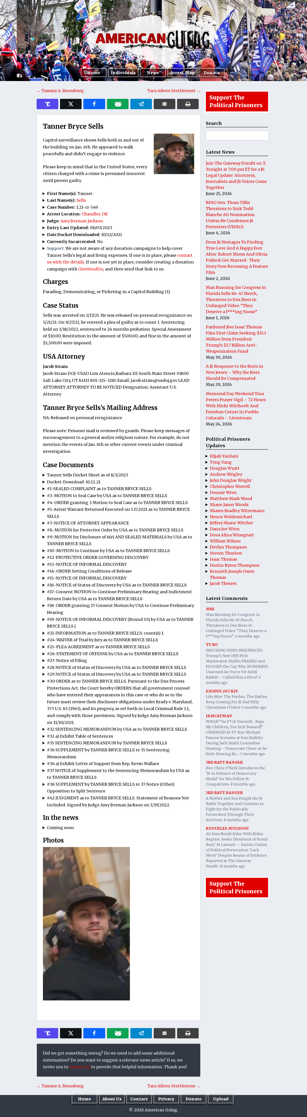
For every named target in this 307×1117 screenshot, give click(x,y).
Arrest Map (182, 72)
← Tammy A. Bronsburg (60, 90)
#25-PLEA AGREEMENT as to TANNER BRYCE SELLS (98, 646)
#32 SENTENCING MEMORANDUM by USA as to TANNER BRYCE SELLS (117, 729)
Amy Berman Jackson (81, 220)
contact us (79, 1066)
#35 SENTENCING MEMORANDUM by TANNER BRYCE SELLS (107, 742)
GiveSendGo (90, 269)
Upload (221, 1099)
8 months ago (243, 784)
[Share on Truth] (47, 104)
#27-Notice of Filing (67, 660)
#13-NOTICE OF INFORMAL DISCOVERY (87, 564)
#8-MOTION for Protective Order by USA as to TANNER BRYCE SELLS (115, 530)
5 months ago (254, 707)
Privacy (166, 1099)
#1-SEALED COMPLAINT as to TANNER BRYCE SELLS (99, 488)
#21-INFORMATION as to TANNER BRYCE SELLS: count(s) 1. (105, 633)
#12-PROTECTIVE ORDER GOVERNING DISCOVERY (98, 557)
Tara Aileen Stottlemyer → (173, 90)
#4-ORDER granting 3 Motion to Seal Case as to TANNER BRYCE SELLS (117, 502)
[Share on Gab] (118, 104)
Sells (81, 200)
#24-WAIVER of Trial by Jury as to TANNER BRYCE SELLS (102, 639)
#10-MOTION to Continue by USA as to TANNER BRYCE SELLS (108, 550)
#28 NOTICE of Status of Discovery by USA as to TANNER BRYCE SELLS (116, 667)
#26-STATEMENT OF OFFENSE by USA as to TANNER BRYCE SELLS (112, 653)
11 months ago (232, 866)
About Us (112, 1099)
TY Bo (212, 644)
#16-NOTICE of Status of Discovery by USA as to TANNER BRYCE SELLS (117, 585)
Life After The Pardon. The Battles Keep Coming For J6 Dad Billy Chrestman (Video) (236, 702)
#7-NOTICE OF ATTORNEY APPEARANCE (88, 523)
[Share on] (141, 104)
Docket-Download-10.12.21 (73, 481)
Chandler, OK (95, 214)
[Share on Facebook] (94, 104)
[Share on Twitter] (71, 104)
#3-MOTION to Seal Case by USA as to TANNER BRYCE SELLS (107, 495)
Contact (139, 1099)
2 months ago (247, 636)
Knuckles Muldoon (227, 828)
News (153, 72)
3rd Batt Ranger (224, 762)
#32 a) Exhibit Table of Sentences (80, 736)
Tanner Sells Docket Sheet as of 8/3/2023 (87, 475)
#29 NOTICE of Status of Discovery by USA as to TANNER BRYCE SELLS (116, 674)
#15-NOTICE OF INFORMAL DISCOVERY (87, 578)
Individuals (123, 72)
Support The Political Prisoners (236, 101)
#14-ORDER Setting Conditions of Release (89, 571)
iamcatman (219, 716)
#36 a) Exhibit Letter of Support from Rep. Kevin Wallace (103, 763)
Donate (212, 72)
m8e (210, 609)
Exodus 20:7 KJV (222, 691)
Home (93, 72)
